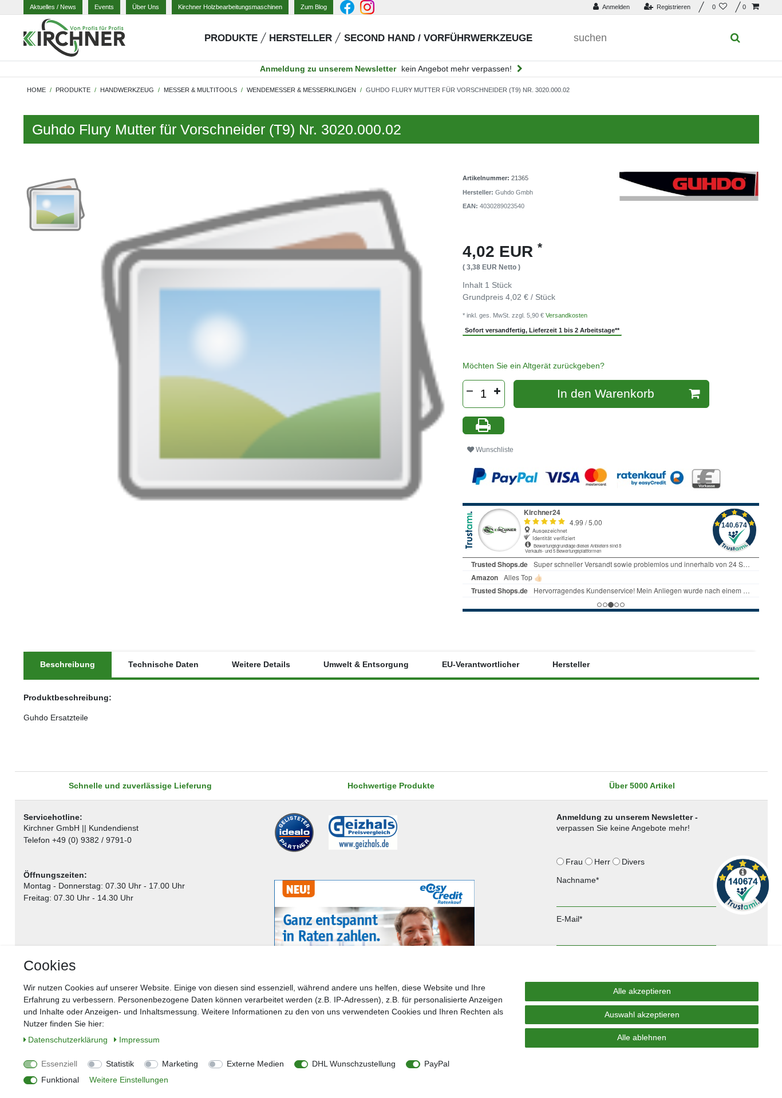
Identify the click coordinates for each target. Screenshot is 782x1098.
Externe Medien (255, 1063)
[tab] (67, 664)
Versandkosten (566, 315)
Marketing (180, 1063)
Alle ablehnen (641, 1037)
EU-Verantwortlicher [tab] (480, 664)
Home (36, 89)
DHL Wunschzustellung (354, 1063)
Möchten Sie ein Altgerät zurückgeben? (534, 365)
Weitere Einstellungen (128, 1079)
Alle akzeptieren (642, 991)
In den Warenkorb (605, 393)
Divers (634, 861)
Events (104, 6)
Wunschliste (494, 450)
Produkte (231, 38)
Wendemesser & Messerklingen (301, 89)
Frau (575, 861)
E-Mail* (569, 918)
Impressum (139, 1039)
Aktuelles (53, 6)
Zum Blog (314, 6)
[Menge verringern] (470, 391)
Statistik (120, 1063)
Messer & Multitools (200, 89)
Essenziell (59, 1063)
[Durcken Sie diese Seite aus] (484, 425)
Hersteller (300, 38)
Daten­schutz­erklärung (69, 1039)
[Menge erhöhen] (497, 391)
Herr (603, 861)
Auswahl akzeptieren (642, 1014)
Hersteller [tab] (571, 664)
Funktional (60, 1079)
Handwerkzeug (127, 89)
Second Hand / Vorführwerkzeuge (438, 38)
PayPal (436, 1063)
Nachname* (577, 880)
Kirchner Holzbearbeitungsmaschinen (230, 6)
